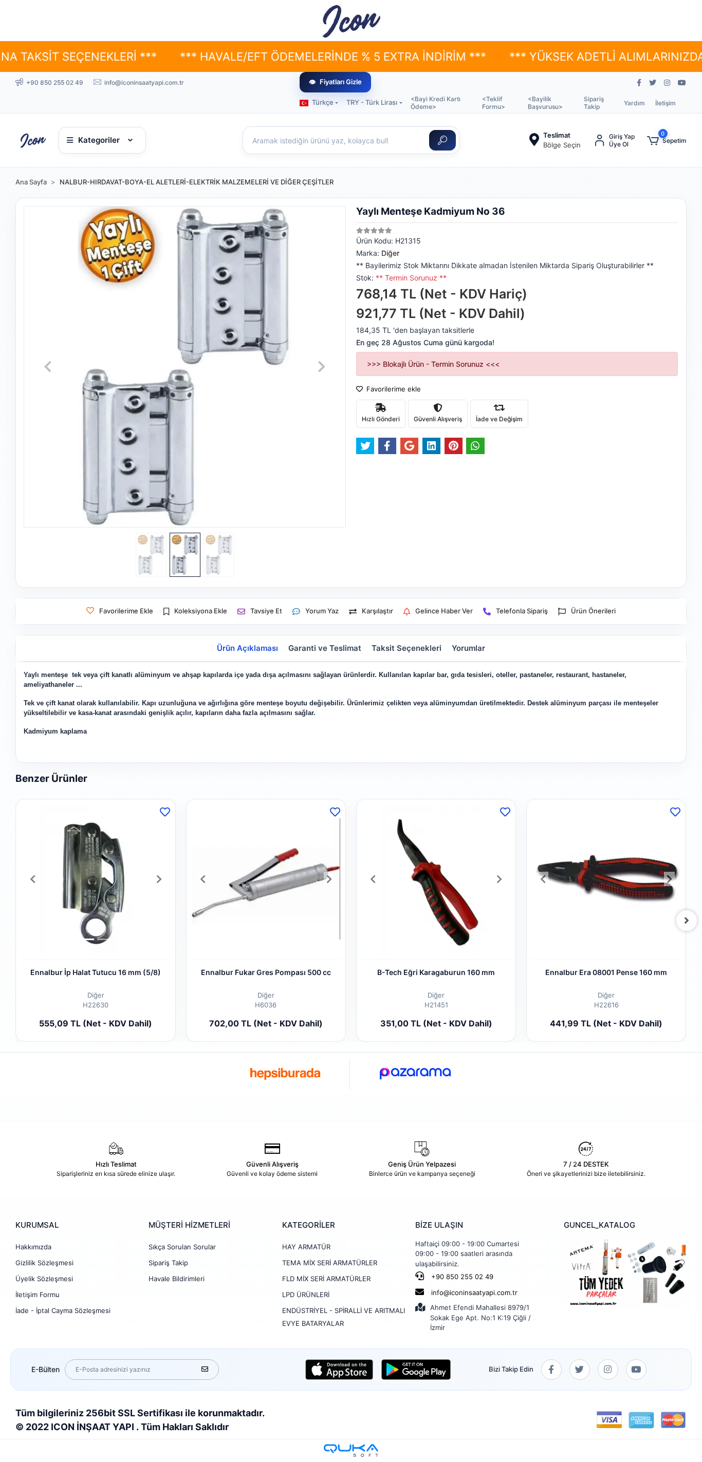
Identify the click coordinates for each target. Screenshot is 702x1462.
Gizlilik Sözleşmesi (44, 1263)
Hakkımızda (33, 1247)
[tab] (247, 649)
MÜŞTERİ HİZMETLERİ (189, 1225)
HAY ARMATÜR (306, 1247)
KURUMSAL (37, 1225)
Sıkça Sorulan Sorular (182, 1247)
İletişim (665, 103)
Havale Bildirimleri (177, 1278)
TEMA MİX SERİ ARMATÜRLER (329, 1263)
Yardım (634, 103)
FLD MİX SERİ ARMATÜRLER (326, 1278)
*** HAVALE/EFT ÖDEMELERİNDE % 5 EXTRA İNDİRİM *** (271, 56)
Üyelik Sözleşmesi (44, 1278)
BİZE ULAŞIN (439, 1225)
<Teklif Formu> (493, 102)
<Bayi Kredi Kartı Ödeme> (435, 102)
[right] (686, 920)
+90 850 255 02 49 (461, 1276)
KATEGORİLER (308, 1225)
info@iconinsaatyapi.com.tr (474, 1292)
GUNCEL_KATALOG (599, 1225)
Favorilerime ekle (392, 389)
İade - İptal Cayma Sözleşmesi (62, 1310)
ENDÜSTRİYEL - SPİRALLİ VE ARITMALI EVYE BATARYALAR (343, 1316)
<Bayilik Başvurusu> (545, 102)
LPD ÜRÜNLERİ (305, 1294)
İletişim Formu (37, 1294)
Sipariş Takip (594, 102)
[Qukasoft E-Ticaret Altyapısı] (351, 1450)
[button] (667, 140)
